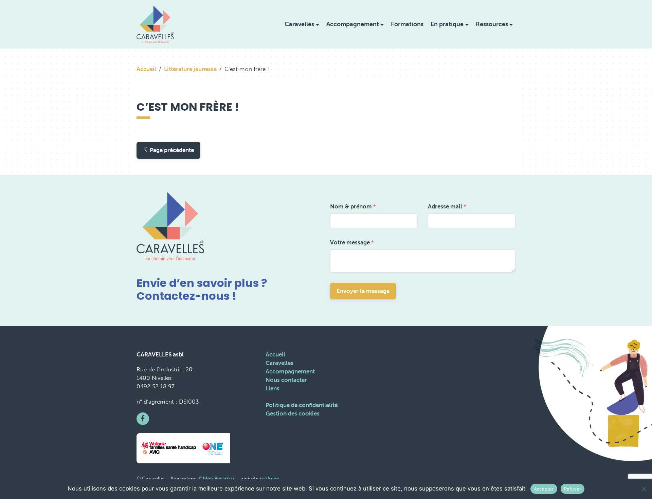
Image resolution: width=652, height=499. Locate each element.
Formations (407, 24)
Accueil (146, 69)
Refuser (572, 489)
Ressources (492, 24)
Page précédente (171, 150)
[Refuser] (643, 488)
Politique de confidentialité (302, 405)
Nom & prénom (353, 206)
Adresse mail (447, 206)
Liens (272, 388)
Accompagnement (352, 24)
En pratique (447, 24)
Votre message (352, 242)
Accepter (544, 489)
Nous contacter (286, 379)
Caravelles (299, 24)
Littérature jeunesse (190, 69)
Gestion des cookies (293, 413)
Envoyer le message (363, 291)
